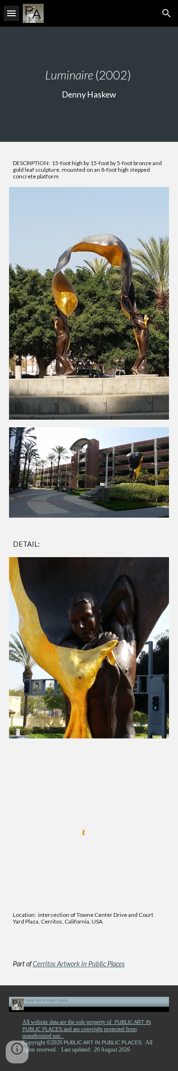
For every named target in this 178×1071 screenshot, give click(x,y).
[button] (11, 13)
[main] (89, 84)
